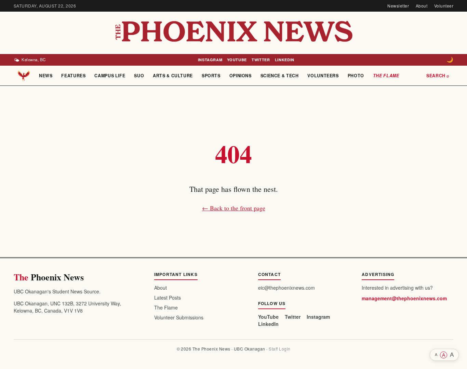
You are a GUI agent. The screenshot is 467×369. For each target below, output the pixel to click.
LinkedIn (284, 59)
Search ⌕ (438, 76)
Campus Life (109, 76)
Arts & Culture (173, 76)
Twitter (261, 59)
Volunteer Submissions (178, 317)
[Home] (24, 75)
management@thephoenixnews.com (404, 298)
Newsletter (398, 6)
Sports (211, 76)
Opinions (240, 76)
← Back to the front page (233, 208)
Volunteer (443, 6)
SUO (139, 76)
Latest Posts (167, 297)
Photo (356, 76)
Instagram (210, 59)
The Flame (386, 76)
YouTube (237, 59)
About (421, 6)
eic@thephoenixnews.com (286, 287)
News (46, 76)
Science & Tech (280, 76)
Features (73, 76)
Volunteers (322, 76)
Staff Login (279, 349)
